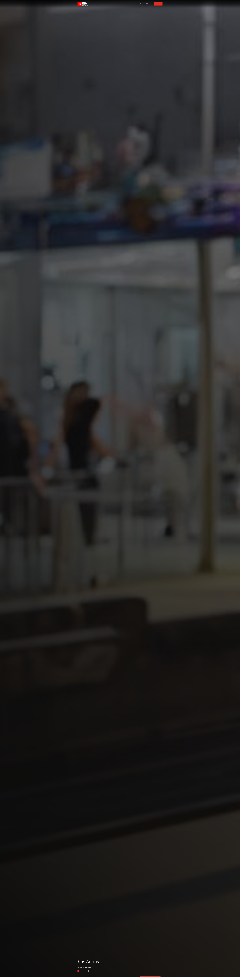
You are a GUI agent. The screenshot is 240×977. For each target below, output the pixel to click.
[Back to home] (83, 4)
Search (135, 3)
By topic (115, 3)
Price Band (82, 971)
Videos (91, 971)
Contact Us (158, 4)
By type (105, 3)
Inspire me (125, 3)
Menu (150, 3)
